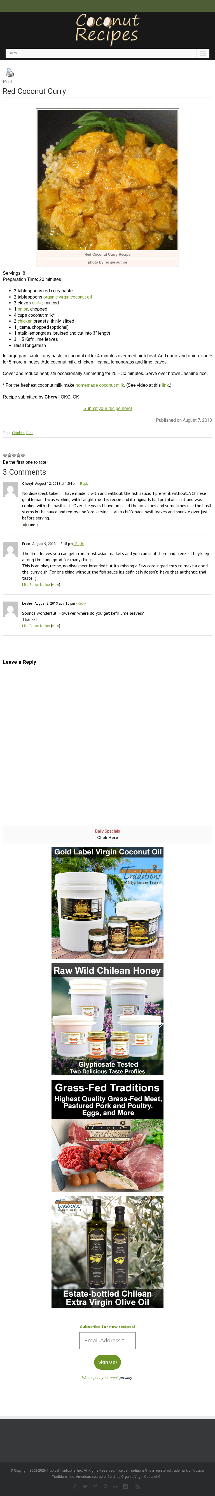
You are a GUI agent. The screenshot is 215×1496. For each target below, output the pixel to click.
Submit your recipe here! (107, 408)
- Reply (83, 484)
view (55, 584)
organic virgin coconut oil (67, 297)
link (165, 385)
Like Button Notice (36, 584)
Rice (29, 433)
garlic (37, 303)
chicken (25, 321)
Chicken (18, 433)
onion (23, 309)
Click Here (107, 837)
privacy (126, 1378)
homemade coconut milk (100, 385)
